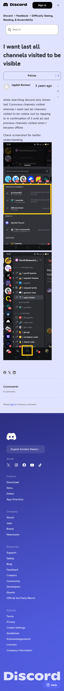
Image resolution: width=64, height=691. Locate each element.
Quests (11, 592)
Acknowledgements (18, 639)
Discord (8, 15)
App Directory (15, 499)
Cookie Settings (16, 627)
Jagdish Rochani (20, 85)
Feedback (22, 15)
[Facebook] (4, 372)
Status (10, 493)
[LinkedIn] (14, 372)
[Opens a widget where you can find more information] (52, 685)
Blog (9, 564)
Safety (10, 558)
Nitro (10, 488)
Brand (10, 529)
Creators (12, 575)
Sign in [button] (42, 5)
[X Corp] (9, 372)
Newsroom (13, 534)
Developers (13, 586)
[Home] (15, 5)
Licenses (12, 644)
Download (13, 482)
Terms (10, 616)
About (10, 517)
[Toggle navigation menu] (58, 5)
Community (13, 581)
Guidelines (13, 633)
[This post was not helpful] (58, 96)
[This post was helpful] (58, 86)
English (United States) (25, 449)
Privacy (11, 622)
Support (11, 552)
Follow (32, 75)
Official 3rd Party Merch (21, 598)
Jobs (9, 523)
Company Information (19, 650)
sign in (13, 405)
